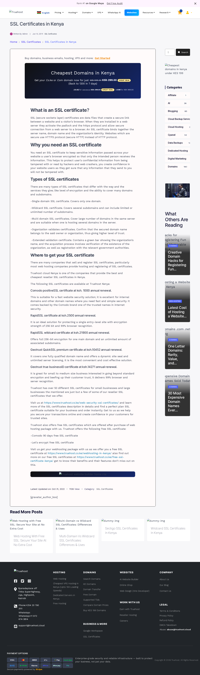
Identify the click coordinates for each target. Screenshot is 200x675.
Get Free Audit (115, 3)
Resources (148, 12)
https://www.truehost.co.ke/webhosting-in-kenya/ (80, 453)
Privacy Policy (166, 615)
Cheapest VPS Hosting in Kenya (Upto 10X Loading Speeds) (65, 587)
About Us (164, 579)
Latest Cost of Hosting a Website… (177, 311)
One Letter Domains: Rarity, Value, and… (176, 354)
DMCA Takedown (168, 625)
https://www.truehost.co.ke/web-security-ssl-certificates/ (81, 402)
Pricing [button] (58, 12)
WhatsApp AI (114, 12)
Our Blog (164, 585)
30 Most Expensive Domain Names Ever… (176, 401)
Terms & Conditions (170, 611)
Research (164, 12)
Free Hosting (59, 603)
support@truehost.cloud (32, 625)
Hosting (72, 12)
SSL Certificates (91, 636)
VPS (99, 12)
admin (25, 34)
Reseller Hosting (128, 615)
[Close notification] (195, 3)
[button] (43, 13)
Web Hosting (175, 301)
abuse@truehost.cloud (179, 629)
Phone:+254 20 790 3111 (29, 607)
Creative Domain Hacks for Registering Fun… (177, 260)
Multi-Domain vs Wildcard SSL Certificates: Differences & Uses (76, 540)
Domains (86, 12)
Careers (124, 620)
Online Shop (126, 585)
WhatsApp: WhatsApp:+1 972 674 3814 (28, 616)
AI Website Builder (129, 579)
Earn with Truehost (130, 609)
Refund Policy (167, 620)
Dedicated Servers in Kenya (64, 597)
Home (13, 41)
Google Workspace (93, 630)
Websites (132, 12)
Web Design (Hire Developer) (134, 591)
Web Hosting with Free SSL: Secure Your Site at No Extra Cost (30, 540)
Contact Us (165, 591)
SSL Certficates (51, 34)
